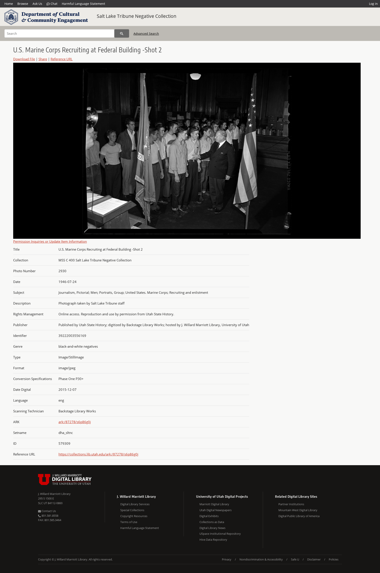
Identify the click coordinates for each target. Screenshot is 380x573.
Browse (22, 4)
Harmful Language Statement (83, 4)
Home (8, 4)
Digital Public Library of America (299, 516)
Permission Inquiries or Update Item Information (50, 241)
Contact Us (48, 511)
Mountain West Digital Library (297, 510)
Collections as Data (211, 522)
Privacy (226, 559)
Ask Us (37, 4)
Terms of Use (128, 522)
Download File (24, 59)
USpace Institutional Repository (220, 534)
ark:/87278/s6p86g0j (74, 422)
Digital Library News (212, 528)
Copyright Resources (133, 516)
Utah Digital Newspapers (215, 510)
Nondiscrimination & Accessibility (261, 559)
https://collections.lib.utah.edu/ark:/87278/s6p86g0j (98, 454)
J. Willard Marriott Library (54, 494)
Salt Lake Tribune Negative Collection (136, 16)
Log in (373, 4)
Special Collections (132, 510)
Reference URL (62, 59)
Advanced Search (146, 33)
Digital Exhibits (209, 516)
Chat (53, 4)
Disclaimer (314, 559)
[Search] (121, 33)
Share (42, 59)
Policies (333, 559)
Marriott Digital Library (214, 504)
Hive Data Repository (213, 540)
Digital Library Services (135, 504)
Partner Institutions (291, 504)
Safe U (295, 559)
